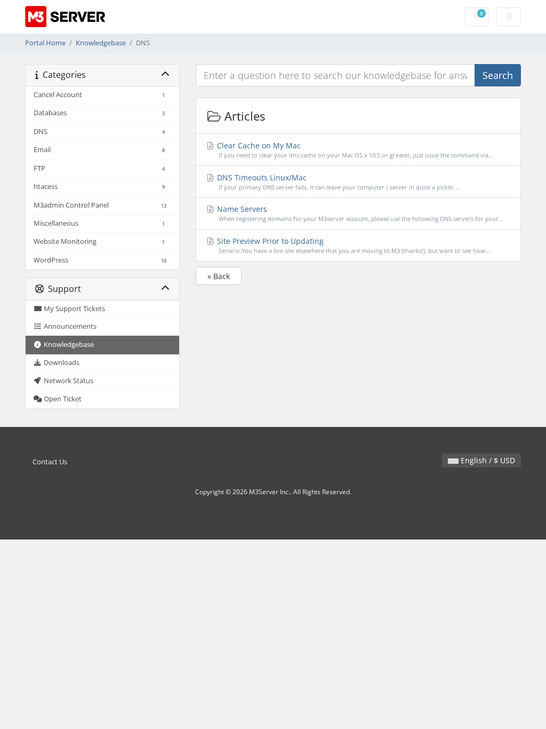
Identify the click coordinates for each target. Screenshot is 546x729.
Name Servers (359, 213)
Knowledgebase (101, 42)
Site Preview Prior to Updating (353, 245)
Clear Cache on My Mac (354, 149)
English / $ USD (487, 460)
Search (498, 75)
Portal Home (45, 42)
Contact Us (50, 461)
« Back (218, 276)
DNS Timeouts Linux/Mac (338, 181)
